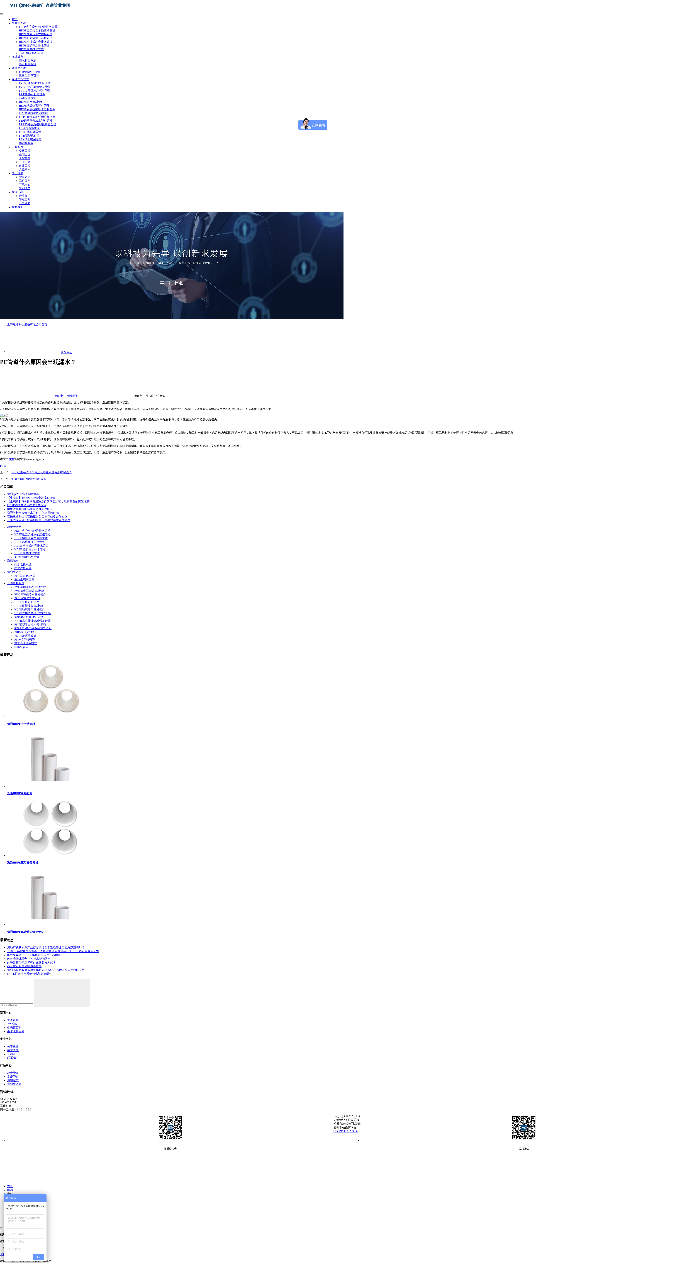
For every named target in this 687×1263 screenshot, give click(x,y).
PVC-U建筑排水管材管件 (35, 83)
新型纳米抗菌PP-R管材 (33, 113)
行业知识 (24, 195)
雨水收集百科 (27, 64)
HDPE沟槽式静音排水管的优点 (26, 505)
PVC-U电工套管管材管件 (35, 86)
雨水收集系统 (27, 60)
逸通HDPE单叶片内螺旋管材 (25, 931)
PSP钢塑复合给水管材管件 (35, 120)
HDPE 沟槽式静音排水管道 (31, 545)
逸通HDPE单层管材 (19, 793)
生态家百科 (14, 1027)
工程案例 (17, 146)
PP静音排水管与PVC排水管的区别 (28, 958)
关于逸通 (17, 173)
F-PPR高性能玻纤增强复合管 (37, 116)
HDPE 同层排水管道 (27, 553)
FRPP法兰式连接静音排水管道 (38, 26)
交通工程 (24, 150)
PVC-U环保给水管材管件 (35, 90)
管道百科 (24, 199)
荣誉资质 (24, 176)
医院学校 (24, 158)
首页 (15, 19)
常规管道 (13, 1076)
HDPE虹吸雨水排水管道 (34, 45)
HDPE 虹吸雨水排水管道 (30, 549)
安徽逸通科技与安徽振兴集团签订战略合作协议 (37, 516)
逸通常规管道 (20, 79)
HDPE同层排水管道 (31, 49)
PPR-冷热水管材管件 (27, 598)
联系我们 (17, 207)
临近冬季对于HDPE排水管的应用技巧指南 (34, 955)
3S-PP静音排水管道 (31, 53)
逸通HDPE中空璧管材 (21, 723)
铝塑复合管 (26, 143)
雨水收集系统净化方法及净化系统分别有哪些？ (41, 472)
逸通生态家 (19, 68)
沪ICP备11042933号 (345, 1131)
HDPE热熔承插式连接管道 (35, 38)
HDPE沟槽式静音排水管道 (35, 41)
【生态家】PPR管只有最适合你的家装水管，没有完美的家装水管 (48, 501)
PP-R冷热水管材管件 (32, 94)
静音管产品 (19, 22)
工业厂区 (24, 161)
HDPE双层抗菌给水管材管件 (37, 109)
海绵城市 (17, 56)
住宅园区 (24, 154)
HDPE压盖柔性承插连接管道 (37, 30)
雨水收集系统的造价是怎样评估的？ (30, 509)
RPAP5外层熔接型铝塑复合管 (37, 124)
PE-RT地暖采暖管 (30, 131)
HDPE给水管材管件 (31, 101)
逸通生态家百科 (29, 75)
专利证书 (24, 188)
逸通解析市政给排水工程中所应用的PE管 (33, 512)
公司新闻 (24, 203)
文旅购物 (24, 169)
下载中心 (24, 184)
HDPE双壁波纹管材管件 (29, 605)
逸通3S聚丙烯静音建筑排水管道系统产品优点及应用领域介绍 (46, 970)
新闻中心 (17, 191)
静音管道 (13, 1072)
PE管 (3, 465)
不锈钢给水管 (27, 98)
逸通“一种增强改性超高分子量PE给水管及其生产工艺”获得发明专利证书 (53, 951)
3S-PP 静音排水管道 (26, 556)
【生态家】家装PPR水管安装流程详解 (31, 497)
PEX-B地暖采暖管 (30, 139)
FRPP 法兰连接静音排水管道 (32, 530)
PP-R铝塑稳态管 (29, 135)
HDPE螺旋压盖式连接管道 (35, 34)
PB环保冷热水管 (29, 128)
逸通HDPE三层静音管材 (22, 862)
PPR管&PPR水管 (29, 71)
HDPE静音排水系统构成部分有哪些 (29, 973)
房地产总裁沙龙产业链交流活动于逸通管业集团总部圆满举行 (45, 947)
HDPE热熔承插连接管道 (29, 541)
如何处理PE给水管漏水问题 (28, 478)
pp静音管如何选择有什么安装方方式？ (31, 962)
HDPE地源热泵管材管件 (34, 105)
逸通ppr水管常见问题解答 (23, 494)
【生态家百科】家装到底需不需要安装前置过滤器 (38, 520)
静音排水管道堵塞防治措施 (24, 966)
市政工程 (24, 165)
